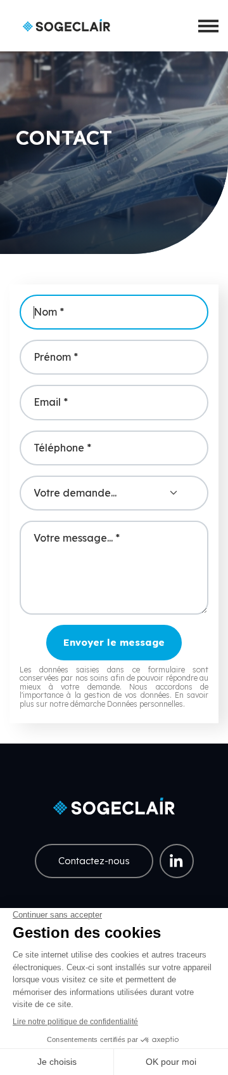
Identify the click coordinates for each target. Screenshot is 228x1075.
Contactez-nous (94, 861)
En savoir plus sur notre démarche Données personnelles (114, 699)
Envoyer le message (114, 642)
